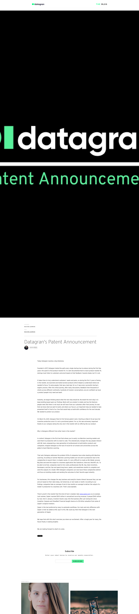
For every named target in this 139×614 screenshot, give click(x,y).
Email (57, 558)
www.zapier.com (85, 494)
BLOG (101, 4)
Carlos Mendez (33, 347)
